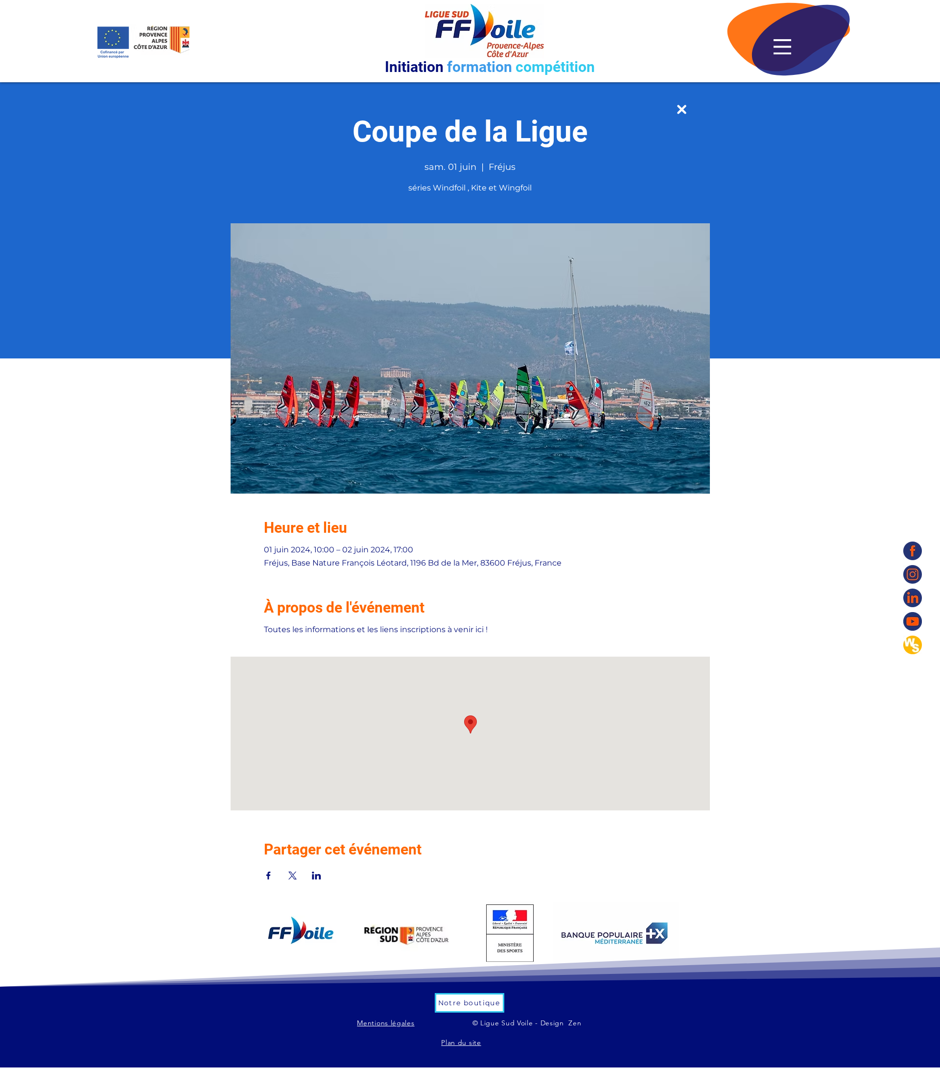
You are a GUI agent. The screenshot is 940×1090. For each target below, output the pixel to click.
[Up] (681, 109)
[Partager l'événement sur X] (292, 875)
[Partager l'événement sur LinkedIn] (316, 875)
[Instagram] (912, 574)
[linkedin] (912, 598)
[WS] (912, 645)
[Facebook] (912, 551)
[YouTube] (912, 621)
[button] (782, 46)
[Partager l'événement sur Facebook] (268, 875)
